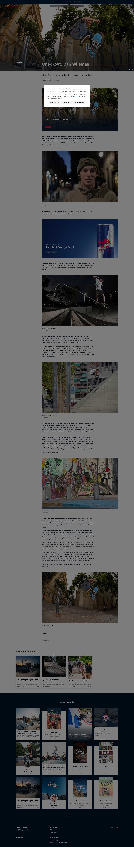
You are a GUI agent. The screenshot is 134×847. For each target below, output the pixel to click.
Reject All (66, 102)
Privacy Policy (76, 96)
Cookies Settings (54, 102)
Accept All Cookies (79, 102)
